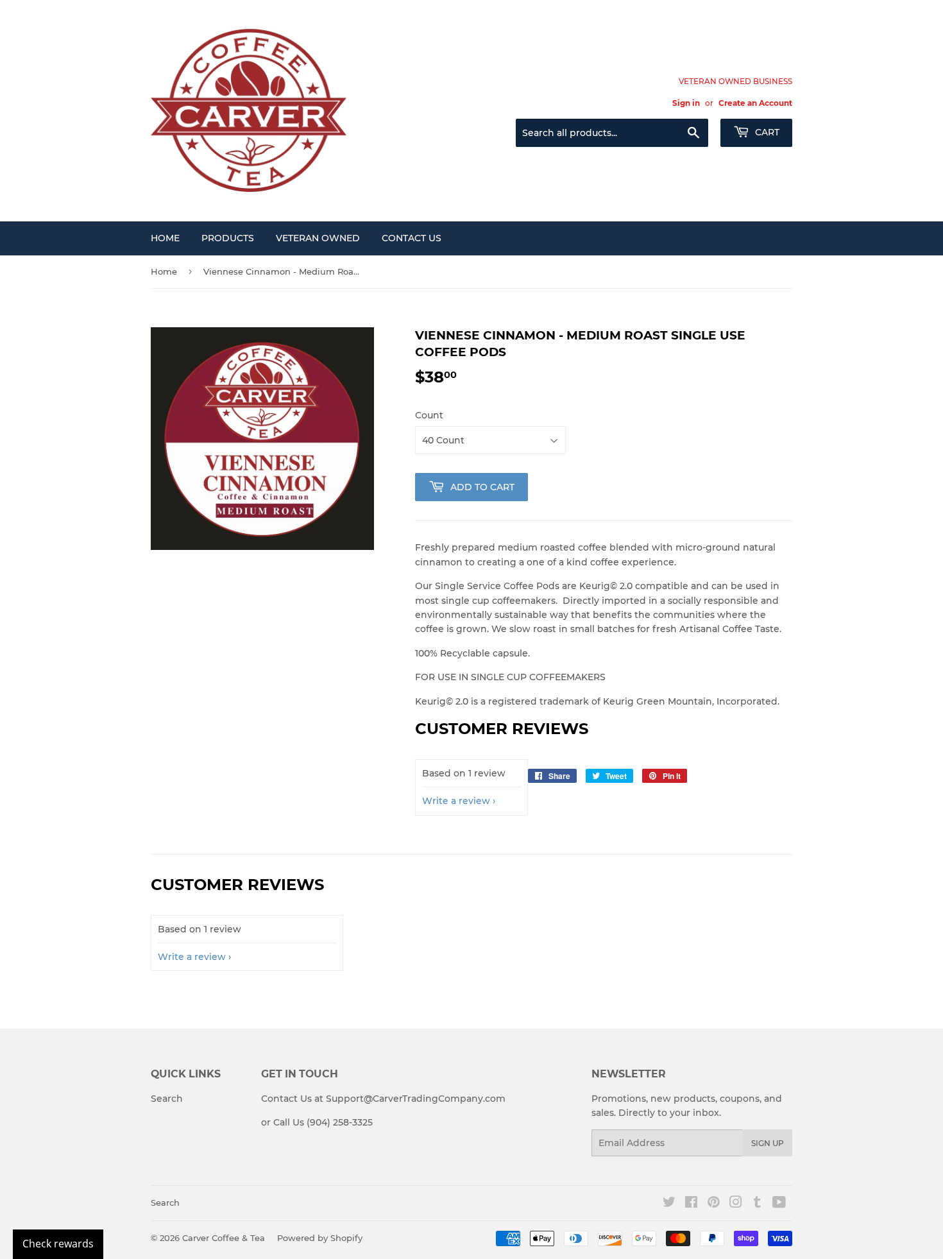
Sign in (686, 103)
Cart (765, 132)
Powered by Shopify (319, 1238)
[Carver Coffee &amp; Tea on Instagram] (735, 1204)
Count (429, 415)
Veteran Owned (318, 238)
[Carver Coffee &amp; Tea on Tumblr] (757, 1204)
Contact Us (411, 238)
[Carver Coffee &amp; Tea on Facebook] (691, 1204)
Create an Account (755, 103)
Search (167, 1098)
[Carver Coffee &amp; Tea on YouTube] (779, 1204)
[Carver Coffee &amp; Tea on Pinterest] (713, 1204)
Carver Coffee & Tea (223, 1238)
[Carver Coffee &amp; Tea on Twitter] (669, 1204)
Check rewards (58, 1244)
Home (165, 238)
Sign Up (767, 1143)
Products (227, 238)
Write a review (456, 801)
